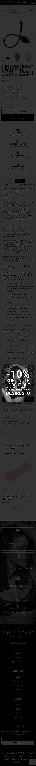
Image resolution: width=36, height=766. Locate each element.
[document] (18, 383)
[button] (31, 367)
